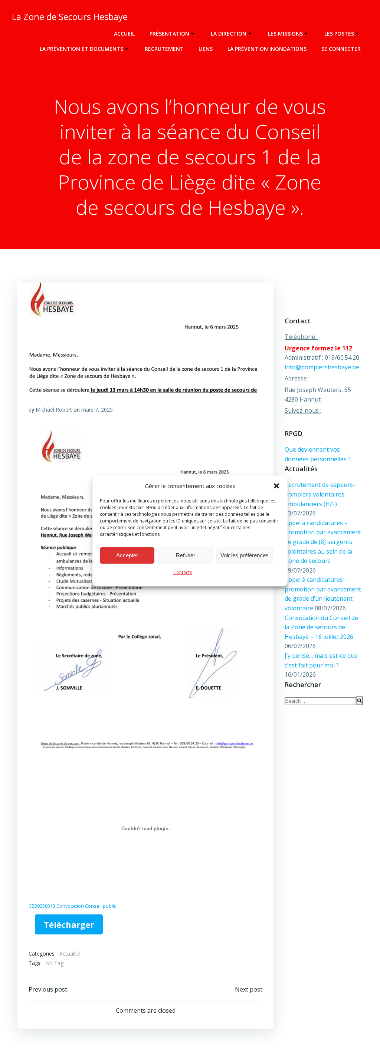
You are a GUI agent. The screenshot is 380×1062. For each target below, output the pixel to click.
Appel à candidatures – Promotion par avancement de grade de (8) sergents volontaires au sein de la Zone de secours (323, 542)
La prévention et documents (81, 48)
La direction (228, 33)
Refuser (185, 555)
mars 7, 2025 (97, 409)
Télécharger (69, 924)
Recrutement (164, 48)
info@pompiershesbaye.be (322, 367)
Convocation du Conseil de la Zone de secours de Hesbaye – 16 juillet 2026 (321, 627)
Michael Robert (54, 409)
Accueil (124, 33)
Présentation (169, 33)
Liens (206, 48)
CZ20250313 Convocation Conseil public (72, 906)
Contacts (182, 572)
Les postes (339, 33)
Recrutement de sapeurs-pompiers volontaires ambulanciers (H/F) (320, 494)
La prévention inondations (267, 48)
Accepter (127, 555)
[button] (276, 485)
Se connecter (341, 48)
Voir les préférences (244, 555)
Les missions (285, 33)
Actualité (69, 953)
